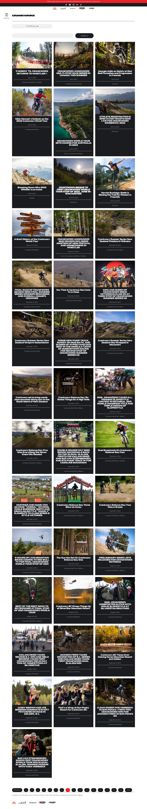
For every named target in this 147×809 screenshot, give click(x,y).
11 (87, 790)
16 (121, 790)
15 (114, 790)
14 (107, 790)
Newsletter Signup (75, 795)
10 (80, 790)
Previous (17, 790)
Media (24, 795)
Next (128, 790)
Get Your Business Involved (56, 795)
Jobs (30, 795)
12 (94, 790)
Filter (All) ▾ (32, 26)
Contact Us (16, 795)
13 (100, 790)
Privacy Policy (39, 795)
